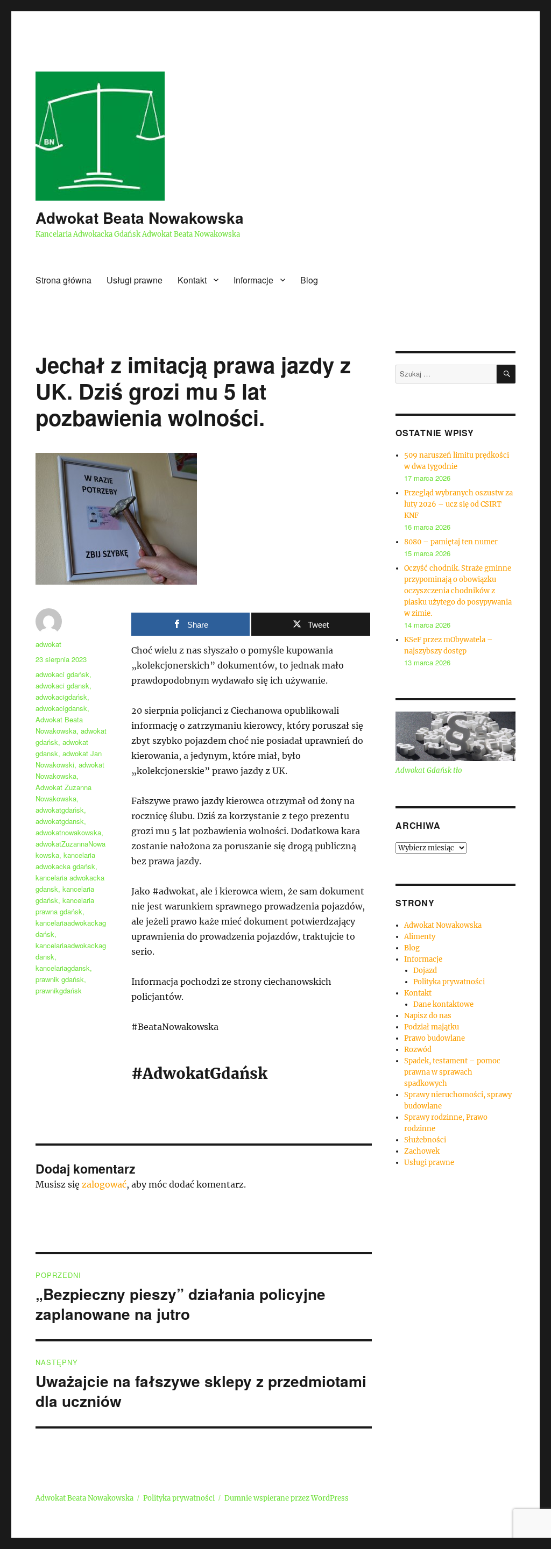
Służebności (425, 1140)
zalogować (104, 1184)
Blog (309, 280)
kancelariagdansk (63, 968)
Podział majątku (431, 1027)
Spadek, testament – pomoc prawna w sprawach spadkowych (452, 1072)
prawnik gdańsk (60, 979)
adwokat (48, 644)
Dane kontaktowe (443, 1004)
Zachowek (422, 1151)
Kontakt (192, 280)
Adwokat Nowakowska (443, 925)
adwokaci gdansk (62, 685)
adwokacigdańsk (61, 697)
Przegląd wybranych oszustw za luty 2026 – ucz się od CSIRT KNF (458, 504)
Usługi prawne (135, 280)
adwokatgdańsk (60, 810)
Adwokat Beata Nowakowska (140, 218)
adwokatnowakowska (68, 832)
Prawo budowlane (434, 1038)
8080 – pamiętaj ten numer (451, 541)
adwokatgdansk (60, 821)
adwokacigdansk (61, 708)
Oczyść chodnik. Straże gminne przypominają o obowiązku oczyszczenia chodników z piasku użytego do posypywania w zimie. (458, 591)
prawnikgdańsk (59, 990)
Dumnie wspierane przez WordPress (286, 1498)
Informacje (253, 280)
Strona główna (63, 280)
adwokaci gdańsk (62, 674)
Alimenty (419, 936)
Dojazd (425, 970)
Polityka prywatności (449, 981)
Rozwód (418, 1049)
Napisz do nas (427, 1015)
